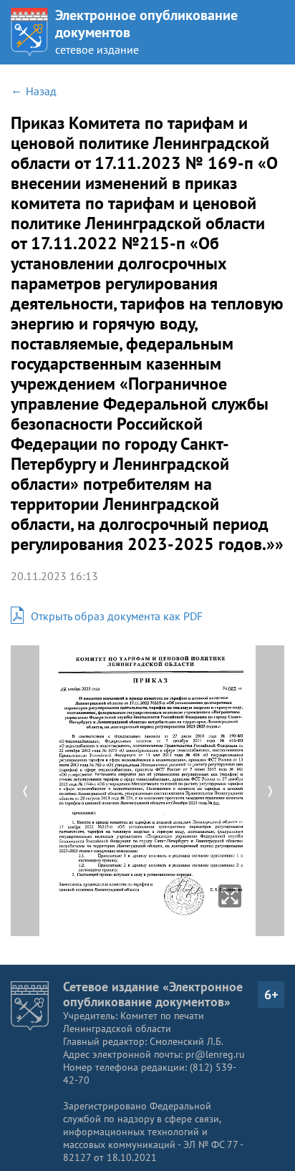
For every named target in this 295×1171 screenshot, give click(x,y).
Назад (41, 91)
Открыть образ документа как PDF (117, 616)
